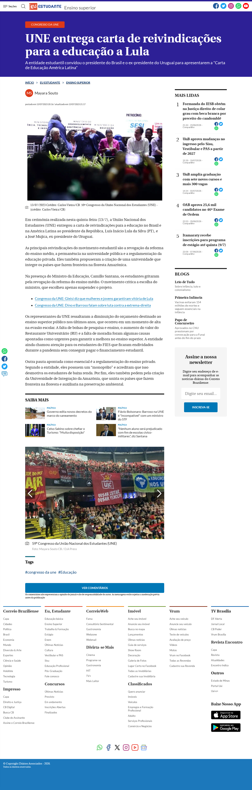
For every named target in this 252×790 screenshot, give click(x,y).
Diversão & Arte (12, 650)
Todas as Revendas (180, 660)
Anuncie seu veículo (181, 624)
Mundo (7, 644)
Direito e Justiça (12, 702)
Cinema (90, 654)
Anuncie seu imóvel (139, 624)
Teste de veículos (179, 634)
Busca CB (8, 712)
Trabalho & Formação (57, 629)
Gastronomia (93, 629)
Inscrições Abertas (55, 707)
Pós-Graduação (53, 671)
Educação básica (54, 618)
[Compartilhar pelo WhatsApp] (216, 129)
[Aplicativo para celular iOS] (226, 715)
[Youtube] (135, 748)
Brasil (6, 634)
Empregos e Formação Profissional (140, 709)
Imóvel (134, 611)
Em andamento (53, 702)
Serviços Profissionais (140, 720)
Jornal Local (217, 624)
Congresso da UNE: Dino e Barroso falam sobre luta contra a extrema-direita (93, 305)
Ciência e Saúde (12, 660)
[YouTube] (246, 8)
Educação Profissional (57, 665)
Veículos (132, 702)
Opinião (7, 665)
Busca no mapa (136, 629)
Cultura (49, 650)
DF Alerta (216, 618)
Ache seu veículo (179, 618)
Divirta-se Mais (100, 647)
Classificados (140, 684)
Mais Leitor (92, 681)
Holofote (8, 671)
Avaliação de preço (180, 639)
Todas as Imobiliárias (139, 671)
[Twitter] (223, 8)
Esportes (8, 655)
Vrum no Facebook (180, 655)
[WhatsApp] (238, 8)
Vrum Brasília (218, 634)
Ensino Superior (53, 624)
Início (29, 82)
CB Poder (216, 629)
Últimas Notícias (54, 644)
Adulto (131, 715)
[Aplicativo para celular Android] (226, 728)
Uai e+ (214, 691)
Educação (68, 572)
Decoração (134, 655)
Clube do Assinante (14, 717)
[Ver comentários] (4, 375)
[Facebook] (216, 8)
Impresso (11, 689)
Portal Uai (216, 685)
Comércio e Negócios (140, 726)
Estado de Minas (220, 680)
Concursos (55, 684)
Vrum (175, 611)
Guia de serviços (137, 644)
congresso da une (41, 572)
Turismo (7, 681)
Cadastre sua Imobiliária (141, 676)
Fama (89, 618)
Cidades (7, 624)
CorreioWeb (97, 611)
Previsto (49, 696)
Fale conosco (52, 676)
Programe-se (93, 660)
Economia (8, 639)
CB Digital (9, 707)
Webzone (91, 634)
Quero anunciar (136, 691)
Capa (6, 618)
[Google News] (143, 748)
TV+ (88, 675)
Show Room (134, 650)
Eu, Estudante (57, 611)
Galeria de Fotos (137, 660)
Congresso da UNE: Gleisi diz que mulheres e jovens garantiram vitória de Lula (94, 299)
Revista (215, 654)
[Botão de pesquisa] (22, 6)
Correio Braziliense (21, 611)
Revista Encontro (227, 642)
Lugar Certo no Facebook (142, 665)
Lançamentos (135, 634)
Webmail (91, 639)
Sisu (47, 660)
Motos (173, 650)
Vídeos (173, 644)
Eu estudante (50, 82)
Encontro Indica (220, 665)
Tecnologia (9, 676)
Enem (48, 639)
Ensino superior (80, 7)
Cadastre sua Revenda (182, 665)
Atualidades (217, 660)
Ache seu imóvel (137, 618)
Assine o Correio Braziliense (18, 722)
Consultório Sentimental (99, 624)
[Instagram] (231, 8)
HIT (88, 670)
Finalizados (51, 712)
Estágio (49, 634)
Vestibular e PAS (54, 655)
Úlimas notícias (136, 639)
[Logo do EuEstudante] (45, 6)
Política (7, 629)
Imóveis (132, 696)
